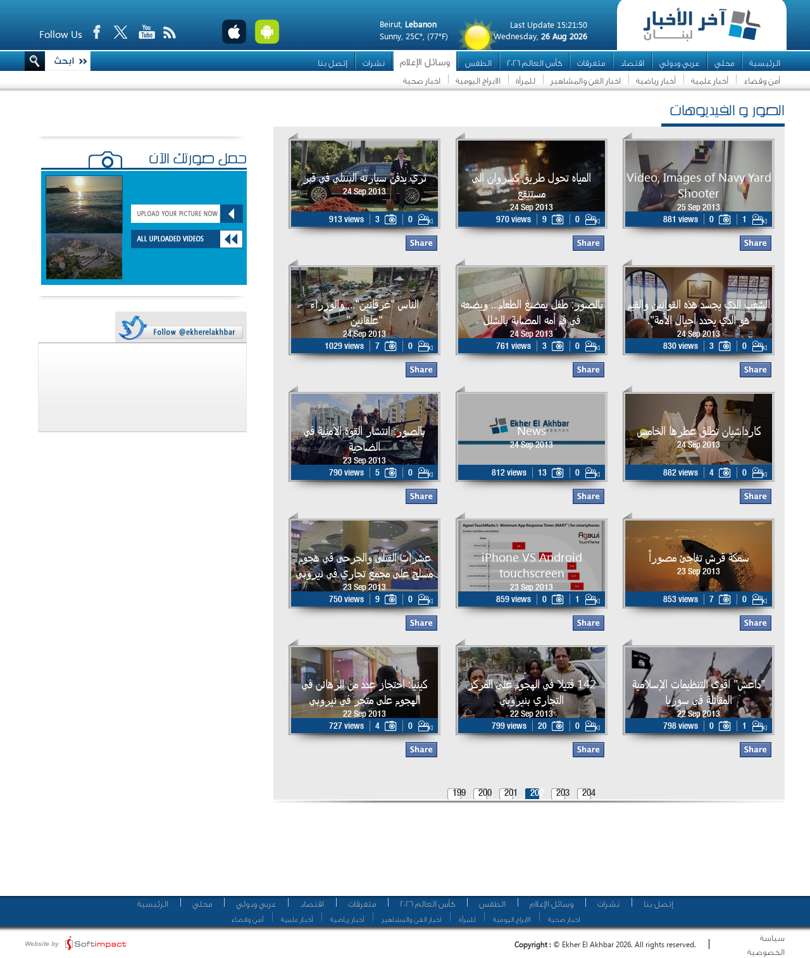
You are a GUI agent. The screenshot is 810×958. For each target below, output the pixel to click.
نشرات (374, 63)
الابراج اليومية (478, 80)
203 (563, 793)
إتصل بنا (332, 63)
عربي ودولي (679, 63)
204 (588, 793)
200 (485, 793)
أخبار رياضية (656, 80)
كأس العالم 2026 (534, 63)
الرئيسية (764, 63)
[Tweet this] (180, 327)
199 (459, 793)
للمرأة (525, 80)
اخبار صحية (421, 80)
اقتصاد (632, 63)
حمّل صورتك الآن (198, 160)
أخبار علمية (709, 80)
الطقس (478, 63)
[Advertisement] (524, 854)
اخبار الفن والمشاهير (586, 80)
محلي (724, 63)
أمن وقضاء (762, 80)
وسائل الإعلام (425, 62)
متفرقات (591, 63)
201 (511, 793)
